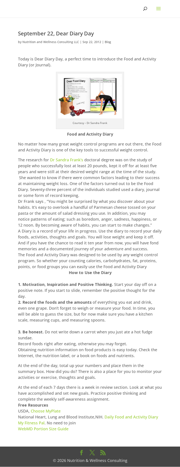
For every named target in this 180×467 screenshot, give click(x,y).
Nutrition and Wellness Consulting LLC (50, 42)
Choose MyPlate (46, 411)
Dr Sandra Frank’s (66, 159)
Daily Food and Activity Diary (131, 417)
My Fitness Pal (31, 422)
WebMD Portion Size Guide (43, 428)
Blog (108, 42)
